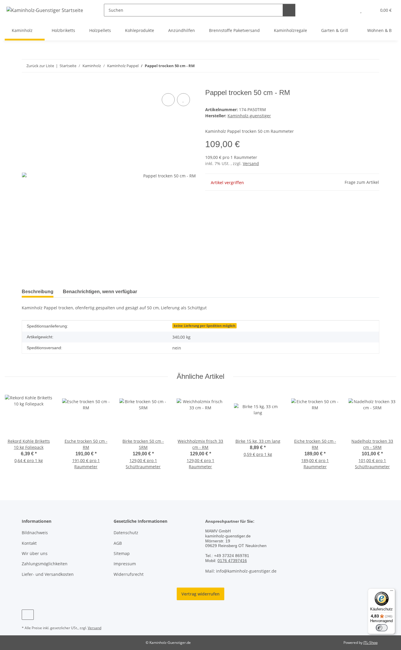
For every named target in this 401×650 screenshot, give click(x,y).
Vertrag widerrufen (200, 594)
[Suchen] (289, 10)
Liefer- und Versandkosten (48, 574)
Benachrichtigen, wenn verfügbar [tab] (100, 291)
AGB (118, 543)
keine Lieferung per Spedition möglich (204, 326)
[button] (349, 10)
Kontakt (29, 543)
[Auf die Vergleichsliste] (168, 99)
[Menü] (391, 591)
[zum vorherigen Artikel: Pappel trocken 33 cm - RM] (360, 66)
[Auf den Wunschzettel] (183, 99)
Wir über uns (35, 553)
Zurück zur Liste (40, 65)
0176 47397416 (232, 560)
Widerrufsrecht (129, 574)
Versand (251, 163)
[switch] (381, 627)
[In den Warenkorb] (26, 85)
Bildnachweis (35, 532)
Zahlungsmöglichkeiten (45, 563)
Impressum (125, 563)
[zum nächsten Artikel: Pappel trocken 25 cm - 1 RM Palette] (373, 66)
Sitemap (122, 553)
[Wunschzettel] (360, 10)
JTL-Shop (370, 642)
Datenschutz (126, 532)
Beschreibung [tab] (37, 291)
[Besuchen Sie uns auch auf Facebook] (28, 615)
